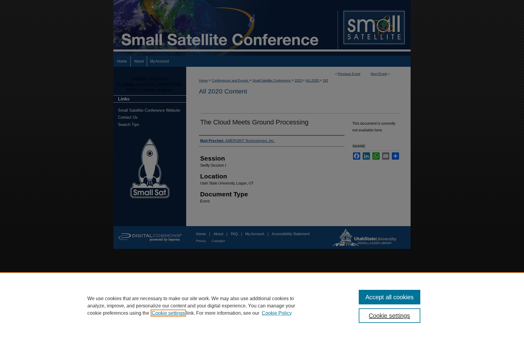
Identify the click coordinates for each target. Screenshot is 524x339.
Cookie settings (168, 313)
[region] (262, 305)
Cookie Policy (277, 313)
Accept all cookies (389, 297)
